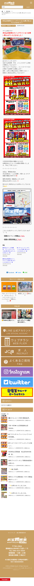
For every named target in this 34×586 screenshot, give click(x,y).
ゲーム (13, 25)
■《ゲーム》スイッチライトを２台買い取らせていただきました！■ (23, 249)
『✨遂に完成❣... (13, 469)
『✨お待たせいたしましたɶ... (17, 485)
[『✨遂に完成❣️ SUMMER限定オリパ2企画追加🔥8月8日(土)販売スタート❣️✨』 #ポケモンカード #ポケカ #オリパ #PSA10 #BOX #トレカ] (4, 471)
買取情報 (4, 25)
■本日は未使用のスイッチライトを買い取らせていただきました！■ (9, 260)
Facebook (11, 272)
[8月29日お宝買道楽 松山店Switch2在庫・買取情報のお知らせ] (4, 453)
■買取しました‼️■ (23, 293)
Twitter (19, 272)
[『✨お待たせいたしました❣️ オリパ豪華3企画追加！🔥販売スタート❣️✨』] (4, 487)
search (28, 7)
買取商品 (9, 25)
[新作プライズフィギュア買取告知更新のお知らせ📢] (4, 462)
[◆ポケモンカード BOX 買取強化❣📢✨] (4, 420)
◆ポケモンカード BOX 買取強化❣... (19, 418)
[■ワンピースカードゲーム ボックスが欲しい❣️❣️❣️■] (4, 445)
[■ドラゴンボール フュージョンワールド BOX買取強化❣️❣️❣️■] (4, 436)
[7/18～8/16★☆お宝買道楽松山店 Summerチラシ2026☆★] (4, 427)
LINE (25, 272)
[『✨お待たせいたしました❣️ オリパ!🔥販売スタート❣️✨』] (4, 495)
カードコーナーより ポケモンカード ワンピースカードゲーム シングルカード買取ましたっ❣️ (9, 297)
